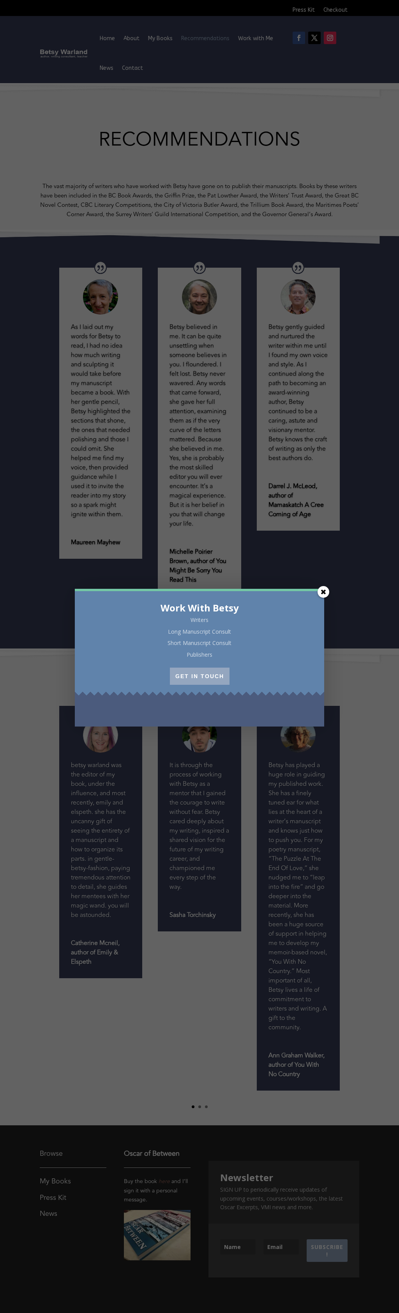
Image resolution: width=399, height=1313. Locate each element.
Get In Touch (199, 676)
